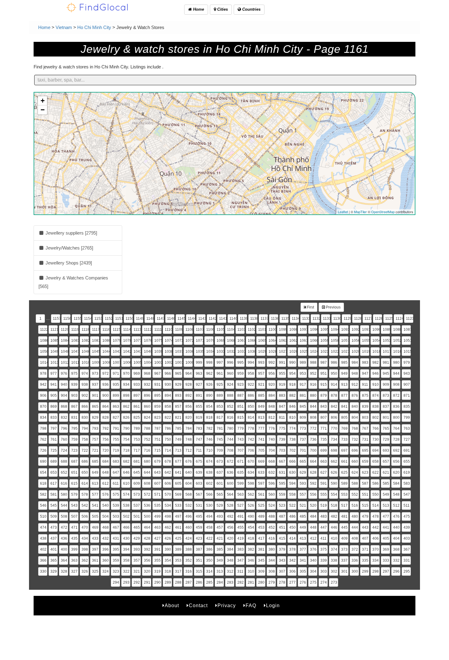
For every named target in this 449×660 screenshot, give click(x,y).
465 (136, 527)
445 (344, 527)
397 (95, 549)
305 (303, 571)
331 (406, 560)
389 (178, 549)
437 (53, 538)
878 (334, 395)
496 (188, 516)
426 (168, 538)
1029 (261, 351)
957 (261, 373)
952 (313, 373)
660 (355, 461)
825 (136, 417)
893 (178, 395)
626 (334, 472)
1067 (241, 340)
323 (116, 571)
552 (355, 494)
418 (251, 538)
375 (323, 549)
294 (116, 582)
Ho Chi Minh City (94, 27)
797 (53, 428)
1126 (378, 318)
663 (323, 461)
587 (365, 483)
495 (199, 516)
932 (147, 384)
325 (95, 571)
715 (157, 450)
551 (365, 494)
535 (157, 505)
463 (157, 527)
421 (220, 538)
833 (53, 417)
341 (303, 560)
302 (334, 571)
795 (74, 428)
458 (209, 527)
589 (344, 483)
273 (334, 582)
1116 (106, 329)
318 (168, 571)
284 (220, 582)
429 (136, 538)
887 (240, 395)
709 (220, 450)
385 (220, 549)
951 (323, 373)
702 (292, 450)
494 (209, 516)
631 (282, 472)
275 (313, 582)
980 (396, 362)
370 (375, 549)
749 (178, 439)
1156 (67, 318)
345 (261, 560)
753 (136, 439)
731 (365, 439)
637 (220, 472)
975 (74, 373)
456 (230, 527)
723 (74, 450)
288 (178, 582)
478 (375, 516)
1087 (407, 329)
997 (220, 362)
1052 (396, 340)
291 (147, 582)
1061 (303, 340)
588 (355, 483)
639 (199, 472)
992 (271, 362)
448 (313, 527)
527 (240, 505)
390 (168, 549)
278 (282, 582)
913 (344, 384)
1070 (210, 340)
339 (323, 560)
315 (199, 571)
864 (105, 406)
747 (199, 439)
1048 (64, 351)
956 (271, 373)
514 (375, 505)
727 (406, 439)
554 (334, 494)
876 (355, 395)
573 (136, 494)
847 (282, 406)
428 (147, 538)
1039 (158, 351)
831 (74, 417)
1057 (345, 340)
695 (365, 450)
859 (157, 406)
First (310, 307)
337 (344, 560)
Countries (251, 9)
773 (303, 428)
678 (168, 461)
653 (53, 472)
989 (303, 362)
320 (147, 571)
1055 (365, 340)
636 (230, 472)
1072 (189, 340)
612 (105, 483)
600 (230, 483)
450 (292, 527)
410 (334, 538)
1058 (334, 340)
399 (74, 549)
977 (53, 373)
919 (282, 384)
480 (355, 516)
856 (188, 406)
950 (334, 373)
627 (323, 472)
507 (74, 516)
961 (220, 373)
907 (406, 384)
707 (240, 450)
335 (365, 560)
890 (209, 395)
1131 (326, 318)
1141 (222, 318)
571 (157, 494)
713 (178, 450)
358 (126, 560)
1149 (139, 318)
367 (406, 549)
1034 (210, 351)
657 (386, 461)
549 (386, 494)
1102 (251, 329)
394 (126, 549)
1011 (74, 362)
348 (230, 560)
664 (313, 461)
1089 (386, 329)
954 (292, 373)
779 (240, 428)
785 (178, 428)
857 (178, 406)
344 (271, 560)
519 (323, 505)
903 (74, 395)
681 (136, 461)
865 (95, 406)
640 (188, 472)
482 (334, 516)
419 (240, 538)
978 (43, 373)
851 (240, 406)
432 (105, 538)
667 (282, 461)
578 (85, 494)
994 (251, 362)
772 (313, 428)
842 (334, 406)
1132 (316, 318)
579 (74, 494)
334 (375, 560)
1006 (126, 362)
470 (85, 527)
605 (178, 483)
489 (261, 516)
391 (157, 549)
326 (85, 571)
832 (64, 417)
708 (230, 450)
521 (303, 505)
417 (261, 538)
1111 (158, 329)
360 (105, 560)
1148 (150, 318)
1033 (220, 351)
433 (95, 538)
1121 (54, 329)
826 (126, 417)
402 (43, 549)
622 (375, 472)
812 (271, 417)
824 (147, 417)
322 (126, 571)
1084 (64, 340)
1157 (56, 318)
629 (303, 472)
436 (64, 538)
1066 (251, 340)
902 (85, 395)
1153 (98, 318)
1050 (43, 351)
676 (188, 461)
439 (406, 527)
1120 (64, 329)
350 (209, 560)
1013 (54, 362)
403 (406, 538)
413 (303, 538)
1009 (95, 362)
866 (85, 406)
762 (43, 439)
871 (406, 395)
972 (105, 373)
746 (209, 439)
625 (344, 472)
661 (344, 461)
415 (282, 538)
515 (365, 505)
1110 (168, 329)
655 (406, 461)
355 (157, 560)
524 (271, 505)
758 (85, 439)
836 (396, 406)
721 (95, 450)
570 (168, 494)
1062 (293, 340)
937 (95, 384)
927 (199, 384)
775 (282, 428)
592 (313, 483)
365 (53, 560)
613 (95, 483)
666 (292, 461)
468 (105, 527)
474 (43, 527)
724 (64, 450)
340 (313, 560)
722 (85, 450)
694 (375, 450)
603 (199, 483)
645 (136, 472)
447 (323, 527)
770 (334, 428)
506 (85, 516)
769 (344, 428)
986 (334, 362)
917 (303, 384)
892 (188, 395)
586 (375, 483)
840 (355, 406)
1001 (178, 362)
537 (136, 505)
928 (188, 384)
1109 (178, 329)
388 (188, 549)
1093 (345, 329)
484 (313, 516)
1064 (272, 340)
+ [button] (43, 100)
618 (43, 483)
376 (313, 549)
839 (365, 406)
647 (116, 472)
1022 (334, 351)
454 (251, 527)
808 (313, 417)
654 (43, 472)
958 (251, 373)
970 (126, 373)
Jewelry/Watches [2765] (68, 247)
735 (323, 439)
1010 (85, 362)
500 (147, 516)
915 (323, 384)
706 (251, 450)
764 (396, 428)
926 (209, 384)
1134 (295, 318)
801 (386, 417)
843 (323, 406)
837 (386, 406)
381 (261, 549)
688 (64, 461)
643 (157, 472)
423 (199, 538)
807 (323, 417)
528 (230, 505)
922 (251, 384)
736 (313, 439)
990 (292, 362)
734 (334, 439)
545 (53, 505)
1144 (191, 318)
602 (209, 483)
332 (396, 560)
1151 (118, 318)
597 (261, 483)
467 (116, 527)
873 (386, 395)
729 (386, 439)
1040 (147, 351)
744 (230, 439)
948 (355, 373)
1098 (293, 329)
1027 (282, 351)
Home (198, 9)
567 (199, 494)
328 (64, 571)
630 (292, 472)
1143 (202, 318)
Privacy (226, 605)
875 (365, 395)
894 (168, 395)
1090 (376, 329)
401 (53, 549)
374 (334, 549)
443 (365, 527)
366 (43, 560)
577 (95, 494)
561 (261, 494)
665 (303, 461)
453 (261, 527)
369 (386, 549)
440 (396, 527)
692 (396, 450)
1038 (168, 351)
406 (375, 538)
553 (344, 494)
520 (313, 505)
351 (199, 560)
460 (188, 527)
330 (43, 571)
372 (355, 549)
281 (251, 582)
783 (199, 428)
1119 (74, 329)
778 (251, 428)
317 (178, 571)
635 (240, 472)
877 (344, 395)
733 (344, 439)
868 (64, 406)
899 (116, 395)
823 (157, 417)
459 (199, 527)
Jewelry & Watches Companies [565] (73, 282)
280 (261, 582)
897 (136, 395)
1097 (303, 329)
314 (209, 571)
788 (147, 428)
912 (355, 384)
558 (292, 494)
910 (375, 384)
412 (313, 538)
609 (136, 483)
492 (230, 516)
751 (157, 439)
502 (126, 516)
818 (209, 417)
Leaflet (343, 211)
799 (406, 417)
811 (282, 417)
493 (220, 516)
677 (178, 461)
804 (355, 417)
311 (240, 571)
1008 (106, 362)
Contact (198, 605)
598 (251, 483)
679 (157, 461)
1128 (357, 318)
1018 (376, 351)
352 (188, 560)
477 (386, 516)
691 (406, 450)
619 (406, 472)
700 (313, 450)
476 (396, 516)
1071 (199, 340)
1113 (137, 329)
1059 (324, 340)
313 (220, 571)
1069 (220, 340)
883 (282, 395)
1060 (313, 340)
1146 (170, 318)
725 (53, 450)
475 (406, 516)
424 (188, 538)
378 (292, 549)
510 (43, 516)
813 (261, 417)
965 (178, 373)
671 (240, 461)
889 (220, 395)
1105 (220, 329)
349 (220, 560)
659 (365, 461)
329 (53, 571)
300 (355, 571)
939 (74, 384)
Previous (333, 307)
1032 (230, 351)
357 (136, 560)
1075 (158, 340)
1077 (137, 340)
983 (365, 362)
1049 (54, 351)
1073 (178, 340)
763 (406, 428)
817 (220, 417)
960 (230, 373)
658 (375, 461)
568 (188, 494)
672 (230, 461)
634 (251, 472)
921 (261, 384)
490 (251, 516)
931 (157, 384)
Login (273, 605)
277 (292, 582)
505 (95, 516)
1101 (261, 329)
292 (136, 582)
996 (230, 362)
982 (375, 362)
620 (396, 472)
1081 (95, 340)
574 (126, 494)
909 (386, 384)
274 (323, 582)
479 (365, 516)
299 (365, 571)
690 (43, 461)
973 (95, 373)
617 (53, 483)
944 (396, 373)
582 (43, 494)
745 (220, 439)
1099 (282, 329)
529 (220, 505)
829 (95, 417)
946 (375, 373)
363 (74, 560)
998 (209, 362)
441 (386, 527)
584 (396, 483)
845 (303, 406)
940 (64, 384)
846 (292, 406)
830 (85, 417)
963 (199, 373)
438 (43, 538)
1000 (189, 362)
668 (271, 461)
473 (53, 527)
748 (188, 439)
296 (396, 571)
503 (116, 516)
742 (251, 439)
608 (147, 483)
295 (406, 571)
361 (95, 560)
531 (199, 505)
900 (105, 395)
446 (334, 527)
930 (168, 384)
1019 (365, 351)
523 (282, 505)
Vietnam (64, 27)
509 (53, 516)
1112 (147, 329)
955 (282, 373)
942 (43, 384)
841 (344, 406)
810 (292, 417)
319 (157, 571)
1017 (386, 351)
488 (271, 516)
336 (355, 560)
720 (105, 450)
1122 (43, 329)
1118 (85, 329)
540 (105, 505)
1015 (407, 351)
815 (240, 417)
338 (334, 560)
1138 (253, 318)
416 (271, 538)
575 (116, 494)
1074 (168, 340)
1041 (137, 351)
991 (282, 362)
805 (344, 417)
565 (220, 494)
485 (303, 516)
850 (251, 406)
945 (386, 373)
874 (375, 395)
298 (375, 571)
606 (168, 483)
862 (126, 406)
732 (355, 439)
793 (95, 428)
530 (209, 505)
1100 (272, 329)
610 (126, 483)
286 (199, 582)
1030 (251, 351)
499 (157, 516)
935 (116, 384)
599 (240, 483)
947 (365, 373)
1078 (126, 340)
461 (178, 527)
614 (85, 483)
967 (157, 373)
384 (230, 549)
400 (64, 549)
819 (199, 417)
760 (64, 439)
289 (168, 582)
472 (64, 527)
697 (344, 450)
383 (240, 549)
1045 (95, 351)
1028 (272, 351)
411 (323, 538)
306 (292, 571)
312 (230, 571)
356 (147, 560)
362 (85, 560)
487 (282, 516)
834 (43, 417)
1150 (129, 318)
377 (303, 549)
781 (220, 428)
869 (53, 406)
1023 (324, 351)
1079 (116, 340)
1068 (230, 340)
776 (271, 428)
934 (126, 384)
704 (271, 450)
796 (64, 428)
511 (406, 505)
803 (365, 417)
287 (188, 582)
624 (355, 472)
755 (116, 439)
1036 (189, 351)
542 (85, 505)
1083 (74, 340)
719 (116, 450)
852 (230, 406)
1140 (233, 318)
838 (375, 406)
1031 (241, 351)
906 (43, 395)
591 (323, 483)
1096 (313, 329)
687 (74, 461)
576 (105, 494)
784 (188, 428)
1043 (116, 351)
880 (313, 395)
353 (178, 560)
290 (157, 582)
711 (199, 450)
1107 (199, 329)
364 (64, 560)
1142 (212, 318)
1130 (337, 318)
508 (64, 516)
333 (386, 560)
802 (375, 417)
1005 (137, 362)
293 (126, 582)
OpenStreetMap (383, 211)
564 (230, 494)
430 (126, 538)
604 (188, 483)
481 (344, 516)
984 (355, 362)
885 (261, 395)
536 (147, 505)
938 (85, 384)
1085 (54, 340)
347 (240, 560)
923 (240, 384)
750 (168, 439)
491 (240, 516)
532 (188, 505)
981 (386, 362)
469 (95, 527)
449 (303, 527)
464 (147, 527)
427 (157, 538)
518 (334, 505)
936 (105, 384)
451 (282, 527)
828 (105, 417)
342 (292, 560)
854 (209, 406)
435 (74, 538)
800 (396, 417)
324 (105, 571)
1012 (64, 362)
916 (313, 384)
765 (386, 428)
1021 (345, 351)
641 (178, 472)
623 (365, 472)
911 (365, 384)
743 (240, 439)
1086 (43, 340)
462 (168, 527)
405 (386, 538)
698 (334, 450)
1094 (334, 329)
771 (323, 428)
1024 (313, 351)
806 (334, 417)
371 (365, 549)
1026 (293, 351)
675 (199, 461)
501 (136, 516)
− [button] (43, 110)
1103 (241, 329)
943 (406, 373)
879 (323, 395)
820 (188, 417)
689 (53, 461)
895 (157, 395)
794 (85, 428)
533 (178, 505)
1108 (189, 329)
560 (271, 494)
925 (220, 384)
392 (147, 549)
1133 (305, 318)
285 (209, 582)
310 (251, 571)
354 (168, 560)
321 (136, 571)
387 (199, 549)
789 (136, 428)
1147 (160, 318)
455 (240, 527)
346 (251, 560)
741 (261, 439)
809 (303, 417)
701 (303, 450)
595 (282, 483)
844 (313, 406)
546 (43, 505)
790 (126, 428)
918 (292, 384)
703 (282, 450)
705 (261, 450)
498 (168, 516)
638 (209, 472)
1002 (168, 362)
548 (396, 494)
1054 (376, 340)
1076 (147, 340)
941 (53, 384)
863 (116, 406)
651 (74, 472)
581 (53, 494)
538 (126, 505)
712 (188, 450)
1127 (368, 318)
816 (230, 417)
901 (95, 395)
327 (74, 571)
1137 (264, 318)
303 (323, 571)
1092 (355, 329)
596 (271, 483)
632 (271, 472)
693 (386, 450)
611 (116, 483)
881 (303, 395)
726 (43, 450)
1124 (399, 318)
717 (136, 450)
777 (261, 428)
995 (240, 362)
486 (292, 516)
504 (105, 516)
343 (282, 560)
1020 (355, 351)
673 (220, 461)
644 (147, 472)
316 (188, 571)
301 (344, 571)
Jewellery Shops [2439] (68, 262)
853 (220, 406)
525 (261, 505)
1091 (365, 329)
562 (251, 494)
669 (261, 461)
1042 (126, 351)
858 (168, 406)
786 (168, 428)
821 (178, 417)
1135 (285, 318)
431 (116, 538)
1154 (87, 318)
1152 (108, 318)
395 (116, 549)
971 (116, 373)
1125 (388, 318)
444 (355, 527)
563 (240, 494)
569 (178, 494)
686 (85, 461)
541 (95, 505)
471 (74, 527)
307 (282, 571)
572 (147, 494)
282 (240, 582)
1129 (347, 318)
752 (147, 439)
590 (334, 483)
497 (178, 516)
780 (230, 428)
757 (95, 439)
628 (313, 472)
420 (230, 538)
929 (178, 384)
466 (126, 527)
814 (251, 417)
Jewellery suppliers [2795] (70, 232)
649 (95, 472)
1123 (409, 318)
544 (64, 505)
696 (355, 450)
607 (157, 483)
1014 (43, 362)
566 (209, 494)
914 (334, 384)
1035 (199, 351)
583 (406, 483)
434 (85, 538)
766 (375, 428)
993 (261, 362)
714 (168, 450)
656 (396, 461)
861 (136, 406)
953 (303, 373)
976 (64, 373)
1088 (396, 329)
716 (147, 450)
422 (209, 538)
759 (74, 439)
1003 (158, 362)
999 (199, 362)
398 (85, 549)
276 (303, 582)
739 (282, 439)
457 (220, 527)
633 (261, 472)
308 (271, 571)
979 (406, 362)
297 (386, 571)
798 (43, 428)
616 (64, 483)
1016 (396, 351)
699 (323, 450)
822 (168, 417)
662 (334, 461)
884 (271, 395)
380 (271, 549)
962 (209, 373)
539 (116, 505)
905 (53, 395)
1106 (210, 329)
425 (178, 538)
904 (64, 395)
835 (406, 406)
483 (323, 516)
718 (126, 450)
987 (323, 362)
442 (375, 527)
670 (251, 461)
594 (292, 483)
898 (126, 395)
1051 (407, 340)
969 (136, 373)
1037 (178, 351)
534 (168, 505)
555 (323, 494)
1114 (126, 329)
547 (406, 494)
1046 (85, 351)
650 (85, 472)
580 (64, 494)
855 (199, 406)
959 (240, 373)
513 (386, 505)
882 (292, 395)
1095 (324, 329)
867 (74, 406)
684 (105, 461)
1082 (85, 340)
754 (126, 439)
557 (303, 494)
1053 (386, 340)
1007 (116, 362)
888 (230, 395)
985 (344, 362)
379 (282, 549)
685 (95, 461)
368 (396, 549)
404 (396, 538)
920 (271, 384)
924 (230, 384)
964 (188, 373)
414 (292, 538)
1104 (230, 329)
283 (230, 582)
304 (313, 571)
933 (136, 384)
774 (292, 428)
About (172, 605)
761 (53, 439)
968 (147, 373)
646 (126, 472)
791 (116, 428)
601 (220, 483)
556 (313, 494)
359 (116, 560)
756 (105, 439)
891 (199, 395)
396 (105, 549)
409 (344, 538)
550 (375, 494)
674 (209, 461)
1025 (303, 351)
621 (386, 472)
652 (64, 472)
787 (157, 428)
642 (168, 472)
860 (147, 406)
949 (344, 373)
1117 (95, 329)
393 (136, 549)
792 (105, 428)
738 (292, 439)
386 (209, 549)
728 (396, 439)
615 (74, 483)
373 (344, 549)
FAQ (251, 605)
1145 (181, 318)
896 (147, 395)
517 (344, 505)
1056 (355, 340)
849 (261, 406)
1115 (116, 329)
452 (271, 527)
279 (271, 582)
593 (303, 483)
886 (251, 395)
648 (105, 472)
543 (74, 505)
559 (282, 494)
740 (271, 439)
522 (292, 505)
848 (271, 406)
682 (126, 461)
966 (168, 373)
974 (85, 373)
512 (396, 505)
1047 (74, 351)
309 (261, 571)
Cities (222, 9)
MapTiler (360, 211)
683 (116, 461)
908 (396, 384)
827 (116, 417)
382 (251, 549)
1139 (243, 318)
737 (303, 439)
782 (209, 428)
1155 (77, 318)
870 (43, 406)
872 (396, 395)
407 (365, 538)
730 (375, 439)
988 (313, 362)
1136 (274, 318)
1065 (261, 340)
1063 (282, 340)
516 (355, 505)
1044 (106, 351)
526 (251, 505)
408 (355, 538)
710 (209, 450)
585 (386, 483)
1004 (147, 362)
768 (355, 428)
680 (147, 461)
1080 (106, 340)
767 (365, 428)
